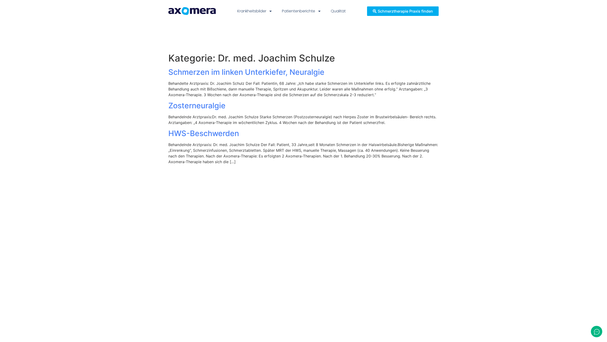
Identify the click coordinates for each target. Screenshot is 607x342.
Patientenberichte (298, 11)
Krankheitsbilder (251, 11)
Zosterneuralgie (196, 105)
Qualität (338, 11)
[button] (10, 331)
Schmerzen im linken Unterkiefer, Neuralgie (246, 72)
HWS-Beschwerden (203, 133)
